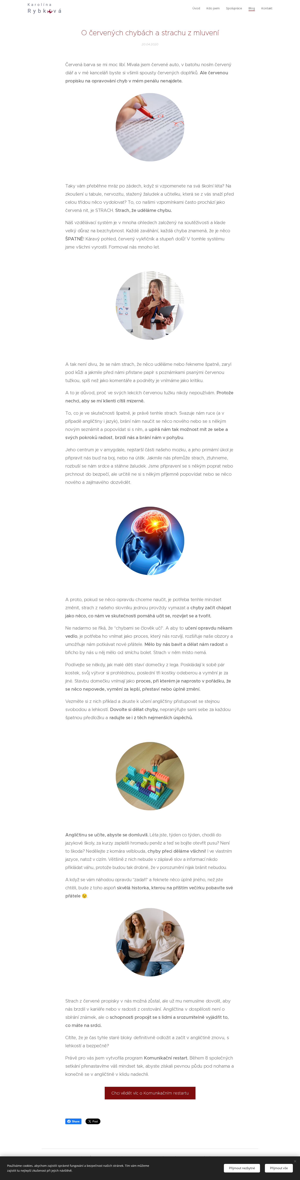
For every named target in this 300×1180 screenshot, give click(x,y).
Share (75, 1121)
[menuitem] (197, 8)
